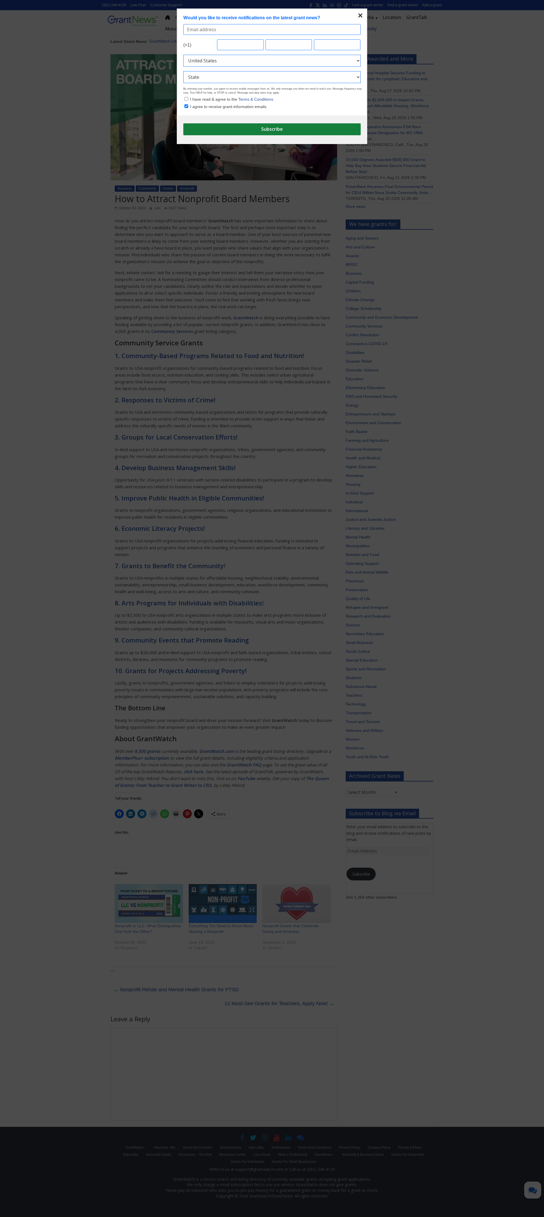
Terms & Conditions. (256, 99)
